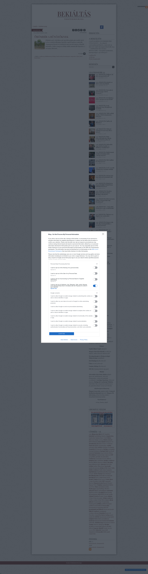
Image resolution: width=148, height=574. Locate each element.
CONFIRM (61, 333)
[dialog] (74, 287)
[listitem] (74, 264)
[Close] (103, 234)
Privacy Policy (83, 339)
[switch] (95, 267)
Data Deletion (64, 339)
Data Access (74, 339)
